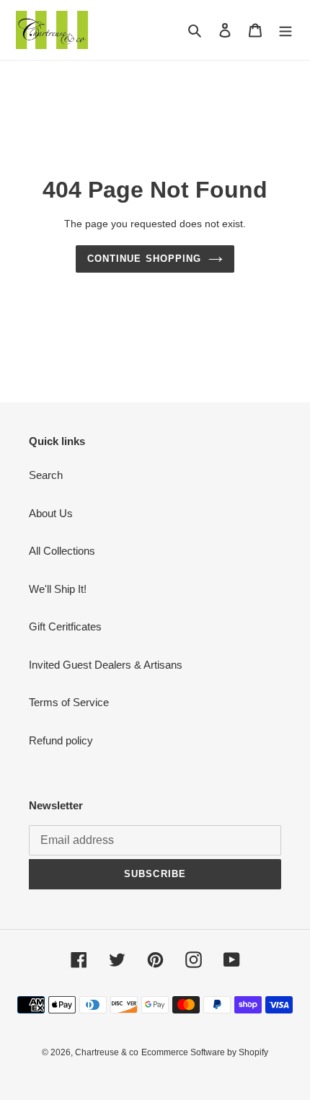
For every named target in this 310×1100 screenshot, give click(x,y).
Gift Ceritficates (65, 626)
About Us (51, 513)
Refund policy (61, 740)
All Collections (62, 551)
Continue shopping (144, 258)
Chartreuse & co (106, 1052)
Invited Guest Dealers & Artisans (105, 665)
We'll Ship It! (58, 589)
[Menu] (285, 29)
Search (46, 475)
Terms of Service (69, 702)
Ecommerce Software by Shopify (204, 1052)
